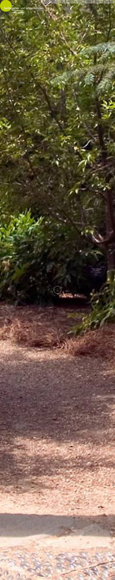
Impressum (98, 2)
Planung (55, 2)
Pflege (69, 2)
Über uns (46, 2)
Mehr (57, 290)
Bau (62, 2)
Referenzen (78, 2)
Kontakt (88, 2)
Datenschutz (109, 2)
